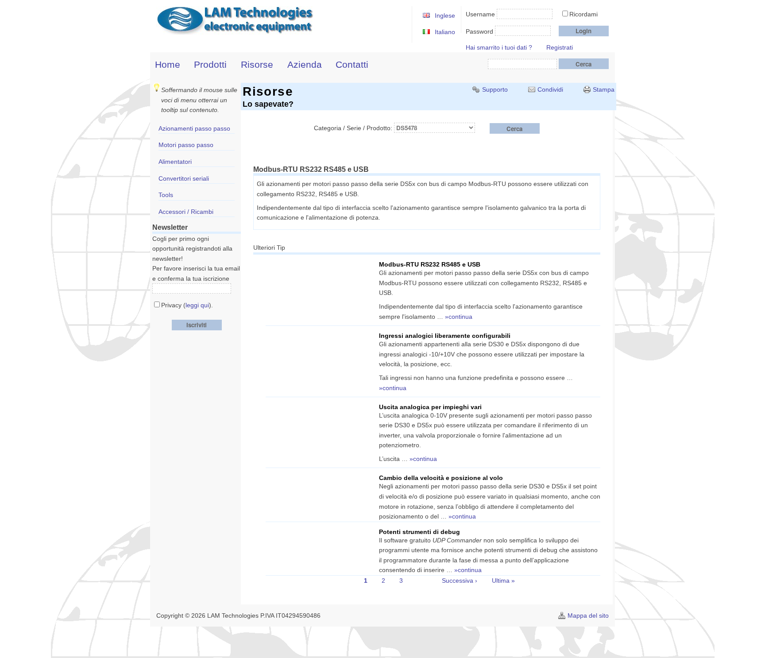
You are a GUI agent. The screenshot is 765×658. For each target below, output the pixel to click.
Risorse (257, 64)
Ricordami (583, 14)
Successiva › (459, 580)
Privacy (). (187, 305)
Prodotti (210, 64)
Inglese (445, 15)
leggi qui (197, 305)
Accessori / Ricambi (185, 211)
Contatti (352, 64)
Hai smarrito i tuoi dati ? (499, 47)
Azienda (304, 64)
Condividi (550, 89)
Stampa (603, 89)
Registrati (559, 47)
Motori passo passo (185, 144)
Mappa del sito (588, 615)
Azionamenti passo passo (194, 128)
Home (167, 64)
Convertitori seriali (183, 178)
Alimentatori (175, 161)
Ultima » (503, 580)
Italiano (445, 31)
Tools (165, 194)
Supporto (495, 89)
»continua (458, 316)
